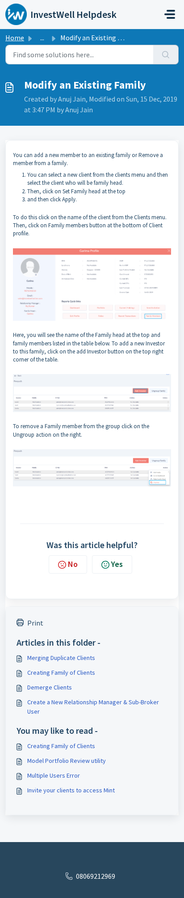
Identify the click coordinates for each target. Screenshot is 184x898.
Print (35, 622)
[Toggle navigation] (170, 14)
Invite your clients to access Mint (71, 790)
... (42, 37)
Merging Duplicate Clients (61, 658)
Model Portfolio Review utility (66, 761)
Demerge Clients (49, 687)
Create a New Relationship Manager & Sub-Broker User (93, 706)
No (73, 564)
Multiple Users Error (53, 775)
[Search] (166, 54)
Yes (117, 564)
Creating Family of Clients (61, 672)
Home (14, 37)
